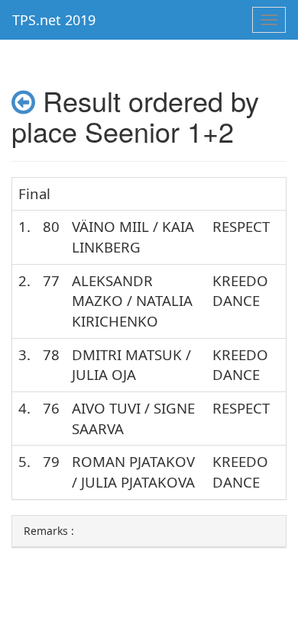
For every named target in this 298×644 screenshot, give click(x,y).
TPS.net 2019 (54, 20)
